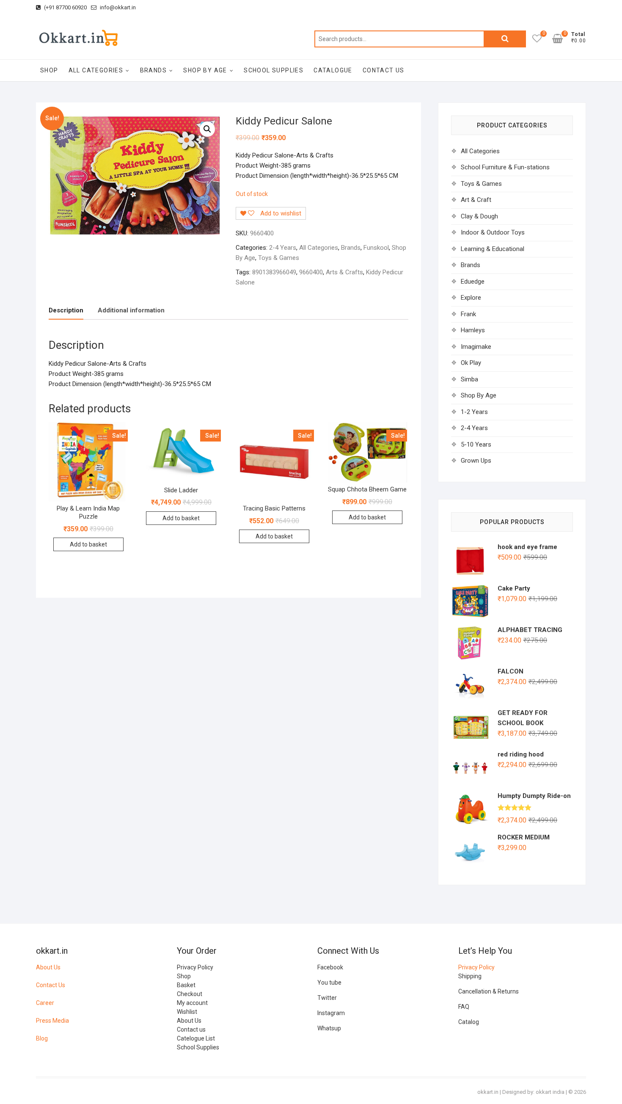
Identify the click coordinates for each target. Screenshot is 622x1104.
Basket (186, 985)
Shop (49, 70)
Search (505, 38)
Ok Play (471, 363)
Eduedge (472, 281)
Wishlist (187, 1011)
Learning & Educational (492, 249)
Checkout (189, 994)
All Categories (96, 70)
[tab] (66, 311)
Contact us (191, 1029)
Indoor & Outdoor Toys (493, 232)
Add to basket (88, 544)
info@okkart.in (117, 7)
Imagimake (476, 347)
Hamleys (473, 330)
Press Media (52, 1020)
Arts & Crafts (344, 272)
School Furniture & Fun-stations (505, 167)
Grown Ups (476, 460)
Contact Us (50, 985)
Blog (42, 1038)
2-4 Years (282, 247)
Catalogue (333, 70)
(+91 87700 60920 (65, 7)
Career (45, 1002)
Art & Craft (476, 200)
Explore (471, 297)
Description (66, 310)
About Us (48, 967)
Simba (469, 379)
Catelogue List (196, 1038)
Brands (153, 70)
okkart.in (487, 1092)
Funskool (376, 247)
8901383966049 (274, 272)
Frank (468, 314)
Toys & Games (278, 258)
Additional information (131, 310)
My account (192, 1002)
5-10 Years (476, 444)
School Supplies (273, 70)
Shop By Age (205, 70)
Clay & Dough (479, 216)
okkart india (550, 1092)
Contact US (384, 70)
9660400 (311, 272)
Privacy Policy (195, 967)
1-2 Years (474, 412)
